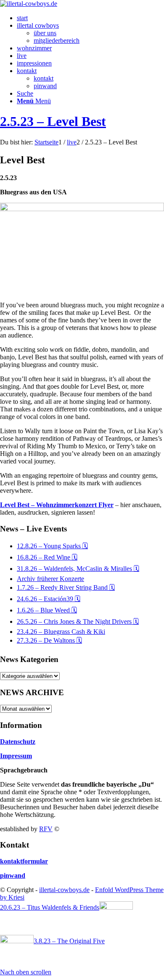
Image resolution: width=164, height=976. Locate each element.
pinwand (45, 85)
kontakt (43, 78)
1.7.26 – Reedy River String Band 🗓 (66, 587)
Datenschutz (17, 741)
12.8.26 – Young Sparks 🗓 (52, 545)
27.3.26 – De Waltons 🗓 (49, 640)
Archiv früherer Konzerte (50, 578)
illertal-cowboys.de (64, 889)
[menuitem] (90, 18)
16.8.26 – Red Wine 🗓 (47, 557)
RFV (46, 828)
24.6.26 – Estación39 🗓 (48, 598)
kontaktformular (24, 861)
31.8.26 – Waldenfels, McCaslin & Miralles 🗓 (78, 568)
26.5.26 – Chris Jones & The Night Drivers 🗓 (78, 621)
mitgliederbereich (56, 40)
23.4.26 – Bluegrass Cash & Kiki (61, 631)
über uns (45, 33)
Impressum (16, 755)
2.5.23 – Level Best (53, 121)
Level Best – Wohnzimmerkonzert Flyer (57, 504)
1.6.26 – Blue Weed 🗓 (47, 610)
